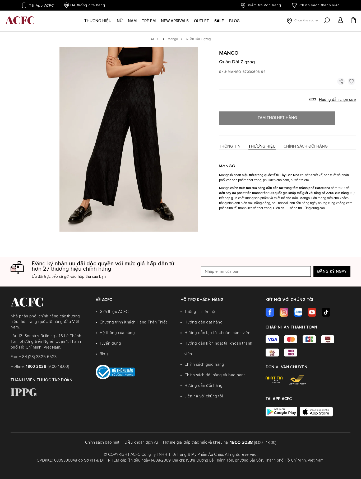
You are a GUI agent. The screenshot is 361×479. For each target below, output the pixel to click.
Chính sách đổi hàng (306, 146)
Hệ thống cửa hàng (87, 5)
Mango (173, 39)
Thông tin (229, 146)
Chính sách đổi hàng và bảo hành (215, 375)
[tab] (229, 146)
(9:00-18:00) (47, 367)
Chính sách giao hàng (204, 365)
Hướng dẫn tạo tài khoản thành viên (217, 333)
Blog (104, 354)
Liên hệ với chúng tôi (203, 396)
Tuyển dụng (110, 343)
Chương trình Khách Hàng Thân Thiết (133, 322)
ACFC (155, 39)
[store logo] (19, 20)
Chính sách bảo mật (102, 442)
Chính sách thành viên (319, 5)
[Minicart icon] (353, 21)
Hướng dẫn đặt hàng (203, 322)
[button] (340, 20)
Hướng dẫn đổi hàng (203, 386)
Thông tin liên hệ (199, 312)
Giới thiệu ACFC (114, 312)
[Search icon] (327, 21)
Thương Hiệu (262, 146)
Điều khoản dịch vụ (141, 442)
